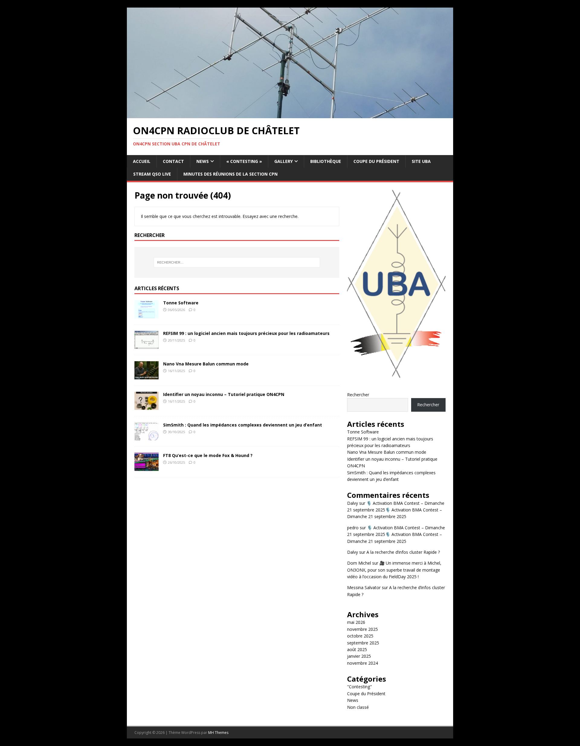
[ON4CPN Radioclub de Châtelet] (290, 115)
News (202, 161)
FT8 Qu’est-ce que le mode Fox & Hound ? (208, 455)
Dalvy (352, 503)
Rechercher (358, 394)
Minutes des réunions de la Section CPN (230, 174)
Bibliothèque (325, 161)
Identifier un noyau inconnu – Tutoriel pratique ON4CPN (223, 394)
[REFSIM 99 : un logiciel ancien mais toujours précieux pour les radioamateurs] (146, 345)
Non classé (358, 707)
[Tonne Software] (146, 314)
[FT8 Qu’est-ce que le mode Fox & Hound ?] (146, 467)
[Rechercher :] (237, 262)
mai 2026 (356, 622)
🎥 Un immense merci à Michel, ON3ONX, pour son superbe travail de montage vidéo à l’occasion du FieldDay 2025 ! (394, 569)
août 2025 (357, 649)
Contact (173, 161)
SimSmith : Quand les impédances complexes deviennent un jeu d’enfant (242, 425)
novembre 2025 (362, 629)
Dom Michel (359, 563)
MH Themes (218, 732)
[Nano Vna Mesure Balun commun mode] (146, 375)
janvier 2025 (359, 656)
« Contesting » (244, 161)
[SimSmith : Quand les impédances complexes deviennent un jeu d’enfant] (146, 436)
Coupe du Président (376, 161)
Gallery (283, 161)
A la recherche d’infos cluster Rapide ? (403, 552)
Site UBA (421, 161)
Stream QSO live (152, 174)
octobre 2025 (360, 636)
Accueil (141, 161)
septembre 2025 (363, 643)
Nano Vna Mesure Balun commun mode (206, 364)
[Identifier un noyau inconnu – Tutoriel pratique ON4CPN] (146, 406)
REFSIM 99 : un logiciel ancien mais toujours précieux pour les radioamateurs (246, 333)
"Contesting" (359, 686)
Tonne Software (180, 303)
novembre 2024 (362, 663)
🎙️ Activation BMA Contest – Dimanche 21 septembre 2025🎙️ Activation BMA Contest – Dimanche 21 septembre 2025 (395, 510)
